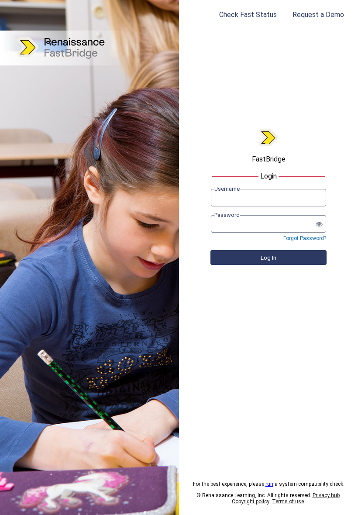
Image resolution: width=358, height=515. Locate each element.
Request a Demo (318, 14)
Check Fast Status (248, 14)
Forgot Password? (304, 238)
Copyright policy (250, 501)
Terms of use (288, 501)
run (269, 484)
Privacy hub (326, 495)
